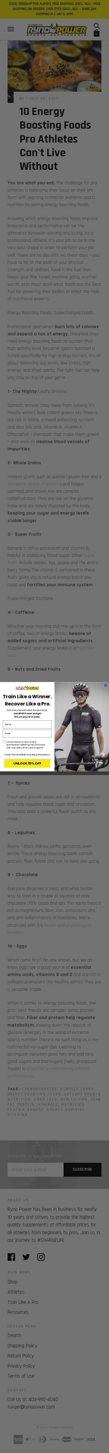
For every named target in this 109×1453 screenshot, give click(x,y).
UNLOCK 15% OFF (27, 763)
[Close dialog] (106, 685)
